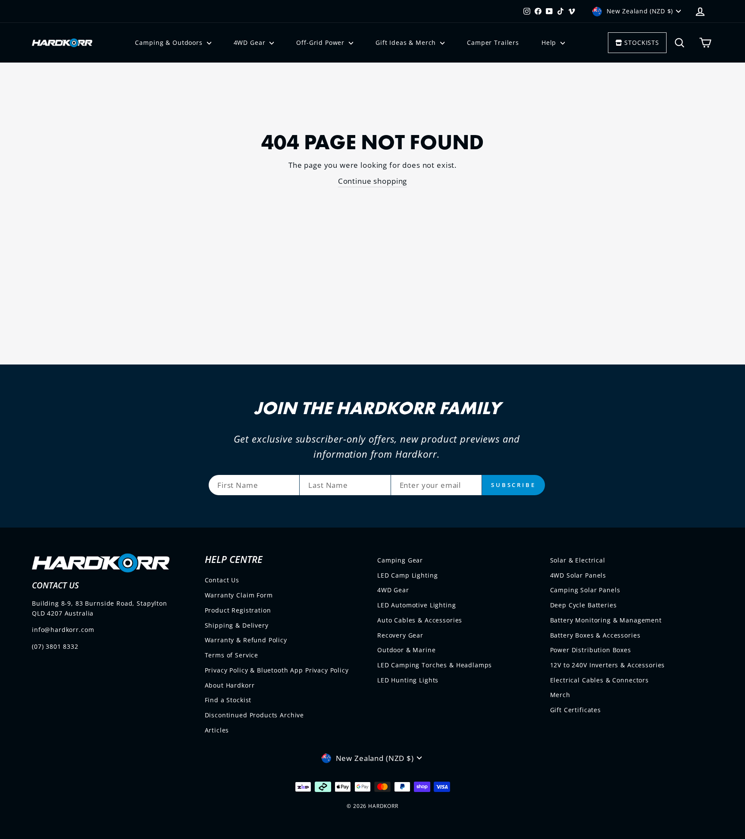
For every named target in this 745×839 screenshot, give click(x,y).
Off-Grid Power (321, 42)
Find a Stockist (228, 700)
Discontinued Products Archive (254, 715)
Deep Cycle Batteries (583, 605)
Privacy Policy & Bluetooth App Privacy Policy (277, 670)
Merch (560, 695)
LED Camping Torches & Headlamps (434, 665)
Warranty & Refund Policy (246, 640)
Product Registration (238, 610)
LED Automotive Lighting (416, 605)
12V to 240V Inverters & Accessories (607, 665)
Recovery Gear (400, 635)
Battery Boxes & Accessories (595, 635)
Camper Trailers (493, 42)
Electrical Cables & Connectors (599, 680)
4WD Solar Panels (578, 575)
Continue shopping (372, 181)
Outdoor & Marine (406, 650)
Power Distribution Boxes (590, 650)
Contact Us (222, 580)
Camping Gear (400, 560)
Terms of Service (232, 655)
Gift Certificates (575, 710)
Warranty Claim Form (239, 595)
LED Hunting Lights (407, 680)
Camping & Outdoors (169, 42)
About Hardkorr (230, 685)
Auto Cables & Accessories (419, 620)
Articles (217, 730)
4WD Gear (251, 42)
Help (550, 42)
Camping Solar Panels (585, 590)
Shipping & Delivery (237, 625)
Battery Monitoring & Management (606, 620)
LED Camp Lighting (407, 575)
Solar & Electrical (577, 560)
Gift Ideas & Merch (407, 42)
